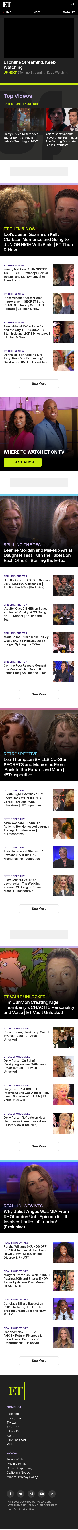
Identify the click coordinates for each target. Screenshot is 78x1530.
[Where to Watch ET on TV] (39, 434)
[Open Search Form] (72, 5)
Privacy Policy (16, 1464)
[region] (39, 38)
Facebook (13, 1414)
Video (37, 12)
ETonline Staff (16, 1440)
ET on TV (13, 1431)
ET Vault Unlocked (25, 997)
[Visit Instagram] (31, 1494)
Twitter (12, 1422)
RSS (10, 1444)
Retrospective (21, 754)
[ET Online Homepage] (8, 4)
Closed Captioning (20, 1468)
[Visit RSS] (52, 1494)
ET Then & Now (20, 229)
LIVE (8, 12)
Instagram (14, 1418)
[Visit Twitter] (20, 1494)
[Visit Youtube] (41, 1494)
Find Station (22, 462)
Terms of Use (16, 1459)
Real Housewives (23, 1206)
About (11, 1436)
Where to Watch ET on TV (34, 452)
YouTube (13, 1427)
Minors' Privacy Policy (22, 1477)
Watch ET (69, 12)
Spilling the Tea (22, 545)
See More (39, 383)
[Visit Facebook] (10, 1494)
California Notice (18, 1472)
